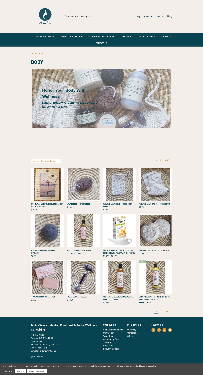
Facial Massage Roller (77, 297)
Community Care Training (102, 36)
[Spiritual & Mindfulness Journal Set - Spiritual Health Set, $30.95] (47, 184)
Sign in (140, 16)
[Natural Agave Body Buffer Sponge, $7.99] (156, 230)
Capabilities (127, 36)
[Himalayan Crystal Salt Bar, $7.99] (47, 277)
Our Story (166, 36)
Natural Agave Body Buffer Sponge (154, 250)
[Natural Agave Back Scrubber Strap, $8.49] (156, 184)
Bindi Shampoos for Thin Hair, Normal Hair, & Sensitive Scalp (155, 298)
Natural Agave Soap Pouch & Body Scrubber (117, 205)
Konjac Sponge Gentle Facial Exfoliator (43, 251)
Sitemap (131, 336)
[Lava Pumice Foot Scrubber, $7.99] (84, 184)
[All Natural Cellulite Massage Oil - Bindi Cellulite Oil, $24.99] (120, 277)
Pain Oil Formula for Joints (79, 250)
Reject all (21, 371)
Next (167, 160)
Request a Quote (147, 36)
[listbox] (51, 161)
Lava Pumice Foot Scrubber (78, 204)
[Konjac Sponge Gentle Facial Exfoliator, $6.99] (47, 230)
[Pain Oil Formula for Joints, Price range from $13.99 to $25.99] (84, 230)
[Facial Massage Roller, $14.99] (84, 277)
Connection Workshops (71, 36)
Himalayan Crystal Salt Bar (43, 297)
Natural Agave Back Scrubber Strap (154, 204)
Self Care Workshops (43, 36)
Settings (8, 371)
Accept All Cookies (37, 371)
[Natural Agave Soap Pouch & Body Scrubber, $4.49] (120, 184)
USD (159, 16)
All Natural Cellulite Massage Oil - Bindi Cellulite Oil (118, 298)
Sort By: (36, 161)
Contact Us (101, 43)
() (170, 16)
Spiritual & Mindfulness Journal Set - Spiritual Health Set (47, 205)
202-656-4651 (38, 357)
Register (150, 16)
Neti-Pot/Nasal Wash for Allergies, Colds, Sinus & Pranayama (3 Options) (119, 251)
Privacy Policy (150, 366)
